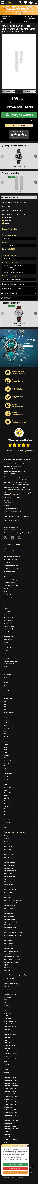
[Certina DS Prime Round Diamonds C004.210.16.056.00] (19, 156)
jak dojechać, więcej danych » (11, 508)
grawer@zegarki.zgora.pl (22, 484)
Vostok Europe (8, 822)
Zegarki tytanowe (9, 913)
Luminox (6, 752)
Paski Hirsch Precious (10, 1026)
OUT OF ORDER (8, 774)
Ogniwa (6, 1010)
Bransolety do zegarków (10, 994)
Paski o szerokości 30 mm (11, 1128)
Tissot (5, 814)
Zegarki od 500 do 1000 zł (11, 951)
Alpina (5, 645)
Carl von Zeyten (8, 677)
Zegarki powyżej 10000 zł (11, 962)
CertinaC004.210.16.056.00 (19, 166)
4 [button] (23, 365)
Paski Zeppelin (8, 1051)
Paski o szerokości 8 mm (11, 1077)
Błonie (5, 669)
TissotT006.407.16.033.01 (19, 322)
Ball (5, 655)
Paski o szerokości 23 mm (11, 1118)
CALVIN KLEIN (7, 674)
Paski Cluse (7, 1016)
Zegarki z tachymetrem (10, 927)
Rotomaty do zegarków (10, 1059)
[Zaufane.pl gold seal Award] (19, 432)
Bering (5, 666)
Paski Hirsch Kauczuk (10, 1021)
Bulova (5, 672)
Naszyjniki (6, 1008)
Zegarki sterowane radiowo (11, 903)
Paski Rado (7, 1042)
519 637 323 (11, 479)
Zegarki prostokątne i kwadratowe (13, 900)
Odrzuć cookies (15, 1168)
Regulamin (7, 614)
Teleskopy (6, 1064)
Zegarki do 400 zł (8, 946)
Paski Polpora (7, 1040)
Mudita (6, 766)
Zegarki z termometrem (10, 930)
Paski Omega (7, 1037)
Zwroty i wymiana (9, 626)
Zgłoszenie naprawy (9, 588)
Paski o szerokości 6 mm (11, 1075)
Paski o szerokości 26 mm (11, 1123)
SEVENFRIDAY (8, 792)
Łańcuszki (6, 1002)
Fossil (5, 709)
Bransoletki (7, 991)
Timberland (7, 809)
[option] (19, 17)
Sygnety (6, 1061)
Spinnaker (6, 798)
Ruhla (5, 784)
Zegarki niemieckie (9, 892)
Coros (5, 688)
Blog (5, 548)
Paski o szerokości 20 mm (11, 1110)
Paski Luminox (8, 1032)
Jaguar (5, 725)
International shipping (10, 571)
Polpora (6, 779)
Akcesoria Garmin (9, 978)
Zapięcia (6, 1069)
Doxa (5, 696)
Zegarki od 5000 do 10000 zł (12, 959)
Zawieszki (6, 1072)
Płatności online (8, 606)
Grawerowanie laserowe (11, 565)
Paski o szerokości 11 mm (11, 1085)
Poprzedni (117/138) (9, 91)
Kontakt (6, 591)
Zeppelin (6, 827)
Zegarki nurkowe (8, 895)
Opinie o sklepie (8, 603)
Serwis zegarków (8, 617)
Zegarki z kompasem (9, 924)
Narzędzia (6, 1005)
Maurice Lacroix (8, 758)
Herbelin (6, 720)
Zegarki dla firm (8, 623)
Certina (6, 682)
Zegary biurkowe (8, 970)
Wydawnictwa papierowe (11, 1067)
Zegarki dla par (8, 852)
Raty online (7, 611)
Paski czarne (7, 1142)
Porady (6, 608)
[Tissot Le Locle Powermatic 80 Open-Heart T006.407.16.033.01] (19, 313)
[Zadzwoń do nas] (36, 2)
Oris (5, 771)
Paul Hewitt (7, 776)
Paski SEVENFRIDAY (9, 1045)
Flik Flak (6, 706)
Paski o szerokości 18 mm (11, 1104)
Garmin (6, 715)
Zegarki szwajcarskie (10, 908)
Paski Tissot (7, 1048)
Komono (6, 733)
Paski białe (7, 1134)
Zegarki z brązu (8, 860)
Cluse (5, 685)
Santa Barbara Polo (9, 787)
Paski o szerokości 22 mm (11, 1115)
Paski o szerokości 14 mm (11, 1094)
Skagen (6, 795)
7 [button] (29, 365)
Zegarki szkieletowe (9, 905)
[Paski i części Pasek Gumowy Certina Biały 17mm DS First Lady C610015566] (19, 183)
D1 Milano (6, 690)
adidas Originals (8, 639)
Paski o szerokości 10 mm (11, 1083)
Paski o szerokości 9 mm (11, 1080)
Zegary (6, 964)
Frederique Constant (9, 712)
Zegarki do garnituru (9, 865)
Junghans (6, 731)
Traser (5, 817)
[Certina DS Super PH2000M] (19, 348)
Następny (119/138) (29, 91)
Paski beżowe (7, 1131)
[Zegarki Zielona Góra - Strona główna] (10, 2)
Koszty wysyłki (8, 574)
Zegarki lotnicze (8, 884)
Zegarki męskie (8, 849)
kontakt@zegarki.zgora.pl (23, 463)
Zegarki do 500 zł (8, 948)
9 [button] (33, 365)
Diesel (5, 693)
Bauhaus (6, 658)
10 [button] (35, 365)
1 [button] (17, 365)
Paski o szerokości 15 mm (11, 1096)
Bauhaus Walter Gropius (11, 661)
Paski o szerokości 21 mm (11, 1112)
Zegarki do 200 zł (8, 940)
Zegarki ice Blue (8, 854)
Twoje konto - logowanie (11, 585)
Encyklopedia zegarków (10, 559)
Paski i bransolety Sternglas (11, 1053)
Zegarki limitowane (9, 881)
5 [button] (25, 365)
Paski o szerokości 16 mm (11, 1099)
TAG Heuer (7, 806)
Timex (5, 811)
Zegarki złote (7, 938)
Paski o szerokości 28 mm (11, 1126)
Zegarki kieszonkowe (10, 876)
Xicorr (5, 825)
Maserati (6, 755)
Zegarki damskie (8, 846)
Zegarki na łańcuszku (10, 889)
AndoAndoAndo (8, 647)
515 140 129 (11, 468)
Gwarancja (7, 562)
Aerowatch (7, 642)
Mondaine (6, 763)
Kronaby (6, 736)
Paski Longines (8, 1029)
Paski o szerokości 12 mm (11, 1088)
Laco (5, 739)
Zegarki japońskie (9, 873)
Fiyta (5, 704)
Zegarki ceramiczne (9, 862)
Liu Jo (5, 741)
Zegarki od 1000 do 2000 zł (11, 954)
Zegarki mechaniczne (10, 887)
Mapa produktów (8, 577)
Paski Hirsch (7, 1018)
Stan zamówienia (8, 620)
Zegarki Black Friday (9, 632)
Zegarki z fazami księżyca (11, 921)
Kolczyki (6, 999)
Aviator (6, 653)
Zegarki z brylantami (9, 916)
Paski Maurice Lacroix (10, 1034)
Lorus (5, 747)
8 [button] (31, 365)
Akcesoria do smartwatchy (11, 983)
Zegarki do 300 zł (8, 943)
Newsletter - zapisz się (10, 580)
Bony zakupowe (8, 989)
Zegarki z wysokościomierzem (12, 935)
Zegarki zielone (8, 857)
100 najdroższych (8, 836)
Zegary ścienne (8, 967)
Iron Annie (6, 723)
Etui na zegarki (8, 997)
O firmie (6, 600)
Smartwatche (7, 844)
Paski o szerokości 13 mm (11, 1091)
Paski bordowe (8, 1137)
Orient (5, 768)
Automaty (6, 838)
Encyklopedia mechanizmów (12, 556)
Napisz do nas (8, 597)
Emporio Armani (8, 698)
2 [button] (19, 365)
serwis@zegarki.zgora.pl (22, 479)
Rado (5, 782)
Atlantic (6, 650)
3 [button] (21, 365)
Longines (6, 744)
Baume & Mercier (9, 663)
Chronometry (7, 841)
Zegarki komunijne (9, 629)
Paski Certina (7, 1013)
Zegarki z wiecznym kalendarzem (13, 932)
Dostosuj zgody (15, 1172)
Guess (5, 717)
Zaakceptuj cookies (15, 1164)
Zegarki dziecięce (8, 868)
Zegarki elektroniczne (10, 870)
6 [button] (27, 365)
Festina (6, 701)
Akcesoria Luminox (9, 981)
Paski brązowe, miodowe (11, 1139)
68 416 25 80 (9, 505)
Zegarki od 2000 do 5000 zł (11, 956)
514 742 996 (11, 473)
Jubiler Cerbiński (8, 728)
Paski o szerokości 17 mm (11, 1102)
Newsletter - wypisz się (10, 582)
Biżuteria (6, 986)
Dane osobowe (8, 553)
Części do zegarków (9, 551)
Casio (5, 680)
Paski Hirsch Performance (11, 1024)
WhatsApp (13, 489)
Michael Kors (7, 760)
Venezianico (7, 819)
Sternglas (6, 801)
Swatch (6, 803)
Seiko (5, 790)
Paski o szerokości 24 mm (11, 1120)
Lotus (5, 749)
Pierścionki (7, 1056)
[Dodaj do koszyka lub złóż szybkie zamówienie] (19, 115)
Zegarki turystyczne (9, 911)
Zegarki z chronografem (10, 919)
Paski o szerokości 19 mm (11, 1107)
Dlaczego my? (7, 594)
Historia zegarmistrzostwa (11, 568)
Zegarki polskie (8, 897)
